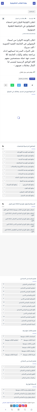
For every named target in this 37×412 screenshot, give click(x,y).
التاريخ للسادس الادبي (19, 295)
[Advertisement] (18, 256)
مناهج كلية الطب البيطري (19, 192)
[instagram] (23, 406)
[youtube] (26, 406)
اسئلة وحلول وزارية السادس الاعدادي (19, 397)
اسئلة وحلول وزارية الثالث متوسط (19, 390)
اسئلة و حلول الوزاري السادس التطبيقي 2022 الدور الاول (19, 230)
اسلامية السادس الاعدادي (19, 288)
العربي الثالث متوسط (19, 344)
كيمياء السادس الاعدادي (19, 324)
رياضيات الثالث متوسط (19, 351)
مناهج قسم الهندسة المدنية (19, 159)
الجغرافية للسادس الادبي (19, 299)
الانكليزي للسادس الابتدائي (19, 370)
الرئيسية (31, 18)
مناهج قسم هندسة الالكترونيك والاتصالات (19, 166)
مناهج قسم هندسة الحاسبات (19, 170)
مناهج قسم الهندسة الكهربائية (19, 152)
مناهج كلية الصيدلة (10, 184)
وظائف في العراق (20, 18)
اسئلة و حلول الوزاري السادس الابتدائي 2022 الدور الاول (19, 214)
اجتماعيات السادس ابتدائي (19, 367)
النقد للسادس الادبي (19, 313)
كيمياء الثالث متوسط (10, 354)
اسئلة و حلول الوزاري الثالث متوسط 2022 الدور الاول (19, 210)
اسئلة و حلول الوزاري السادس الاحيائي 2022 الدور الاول (19, 219)
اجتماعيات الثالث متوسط (19, 336)
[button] (25, 85)
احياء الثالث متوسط (28, 340)
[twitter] (17, 406)
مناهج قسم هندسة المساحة (19, 174)
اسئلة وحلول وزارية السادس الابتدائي (19, 393)
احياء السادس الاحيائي (19, 284)
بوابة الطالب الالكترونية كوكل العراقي (12, 402)
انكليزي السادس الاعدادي (19, 317)
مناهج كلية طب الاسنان (19, 195)
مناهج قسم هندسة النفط (19, 181)
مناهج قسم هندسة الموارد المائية (19, 177)
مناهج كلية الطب (19, 188)
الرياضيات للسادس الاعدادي (19, 302)
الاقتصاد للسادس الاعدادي (19, 291)
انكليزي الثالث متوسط (19, 347)
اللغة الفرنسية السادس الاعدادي (19, 310)
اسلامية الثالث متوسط (10, 340)
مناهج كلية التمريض (27, 184)
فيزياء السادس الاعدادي (19, 320)
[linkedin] (14, 406)
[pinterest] (20, 406)
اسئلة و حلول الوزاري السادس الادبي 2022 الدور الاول (20, 225)
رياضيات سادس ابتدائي (19, 378)
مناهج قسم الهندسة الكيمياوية (19, 155)
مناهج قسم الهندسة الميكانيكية (19, 163)
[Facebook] (11, 406)
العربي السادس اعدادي (19, 306)
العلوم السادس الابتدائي (19, 374)
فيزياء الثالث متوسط (28, 354)
